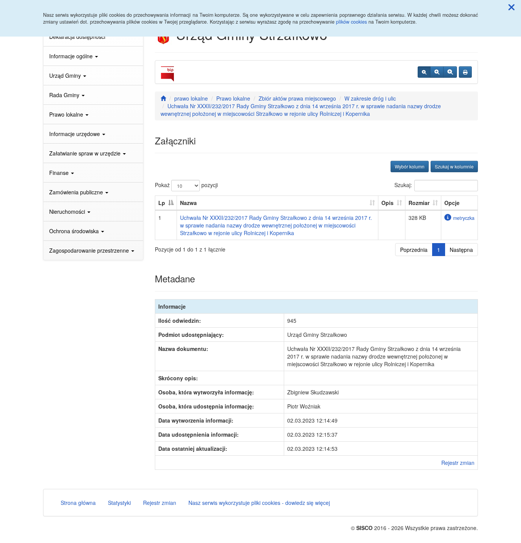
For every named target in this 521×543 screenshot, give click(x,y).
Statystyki (119, 502)
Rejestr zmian (457, 462)
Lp (161, 203)
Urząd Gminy (65, 75)
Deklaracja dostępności (77, 36)
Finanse (59, 172)
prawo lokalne (191, 98)
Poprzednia (414, 249)
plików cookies (351, 21)
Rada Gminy (65, 95)
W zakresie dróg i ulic (370, 98)
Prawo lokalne (67, 114)
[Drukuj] (465, 72)
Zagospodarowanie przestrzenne (89, 250)
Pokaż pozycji (186, 185)
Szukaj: (403, 185)
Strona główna (78, 502)
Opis (387, 203)
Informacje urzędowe (75, 134)
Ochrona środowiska (74, 231)
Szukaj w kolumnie (454, 166)
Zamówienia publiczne (77, 192)
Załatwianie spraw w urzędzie (85, 153)
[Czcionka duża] (450, 72)
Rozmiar (418, 203)
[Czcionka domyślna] (424, 72)
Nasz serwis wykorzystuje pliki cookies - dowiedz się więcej (259, 502)
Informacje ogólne (71, 56)
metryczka (463, 218)
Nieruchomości (68, 211)
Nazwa (188, 203)
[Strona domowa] (163, 98)
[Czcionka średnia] (437, 72)
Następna (461, 249)
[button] (511, 7)
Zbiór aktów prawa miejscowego (297, 98)
